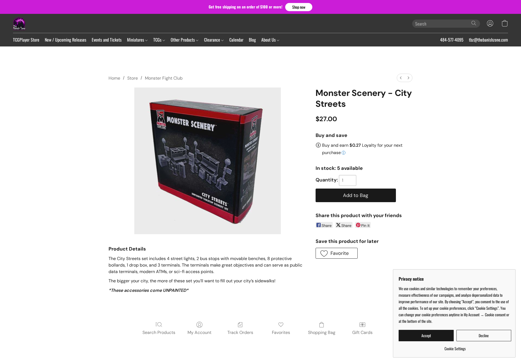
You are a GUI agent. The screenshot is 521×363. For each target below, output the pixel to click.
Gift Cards (362, 332)
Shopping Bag (321, 332)
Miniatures (136, 39)
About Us (269, 39)
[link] (455, 346)
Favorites (281, 332)
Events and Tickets (107, 39)
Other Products (183, 39)
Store (132, 78)
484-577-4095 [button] (451, 39)
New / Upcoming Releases (65, 39)
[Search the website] (474, 23)
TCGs (158, 39)
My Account (199, 332)
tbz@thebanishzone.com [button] (488, 39)
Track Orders (240, 332)
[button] (298, 7)
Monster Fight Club (164, 78)
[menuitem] (401, 78)
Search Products (158, 332)
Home (114, 78)
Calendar (236, 39)
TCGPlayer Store (26, 39)
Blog (252, 39)
